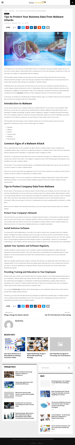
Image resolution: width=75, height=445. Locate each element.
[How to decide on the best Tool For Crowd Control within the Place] (45, 428)
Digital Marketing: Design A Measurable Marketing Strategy (36, 355)
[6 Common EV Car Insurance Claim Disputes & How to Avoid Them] (9, 405)
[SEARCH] (69, 368)
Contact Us (33, 443)
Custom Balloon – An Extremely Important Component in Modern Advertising (60, 416)
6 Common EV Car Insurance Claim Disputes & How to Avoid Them (24, 404)
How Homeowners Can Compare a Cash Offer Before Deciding (60, 382)
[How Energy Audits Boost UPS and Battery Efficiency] (9, 384)
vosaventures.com (58, 439)
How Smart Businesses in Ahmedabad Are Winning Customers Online (12, 355)
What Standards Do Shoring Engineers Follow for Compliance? (23, 373)
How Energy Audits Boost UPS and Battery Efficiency (24, 383)
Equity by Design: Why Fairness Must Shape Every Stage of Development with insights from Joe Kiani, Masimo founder (24, 415)
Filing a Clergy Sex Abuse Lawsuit (16, 315)
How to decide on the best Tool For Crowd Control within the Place (60, 427)
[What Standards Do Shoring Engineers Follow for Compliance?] (9, 374)
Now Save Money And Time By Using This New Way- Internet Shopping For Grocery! (60, 393)
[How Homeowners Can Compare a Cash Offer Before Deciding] (45, 383)
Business (7, 13)
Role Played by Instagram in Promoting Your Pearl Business (60, 354)
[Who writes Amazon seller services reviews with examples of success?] (9, 395)
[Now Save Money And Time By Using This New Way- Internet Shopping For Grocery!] (45, 394)
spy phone (20, 93)
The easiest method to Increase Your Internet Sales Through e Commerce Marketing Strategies (61, 404)
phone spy (17, 289)
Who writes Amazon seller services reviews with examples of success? (24, 394)
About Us (40, 443)
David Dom (8, 23)
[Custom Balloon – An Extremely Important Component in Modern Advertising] (45, 417)
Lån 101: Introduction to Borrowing (58, 315)
